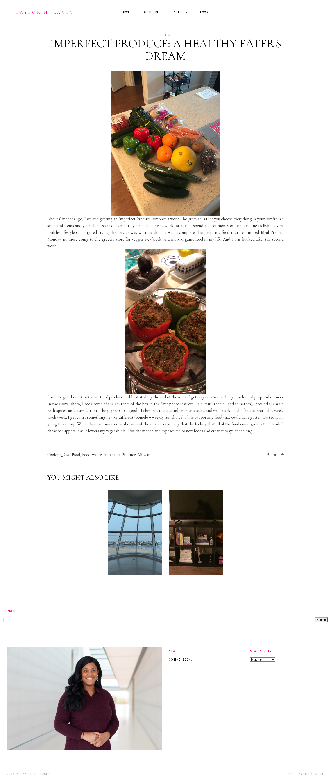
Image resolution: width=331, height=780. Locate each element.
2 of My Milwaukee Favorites (133, 558)
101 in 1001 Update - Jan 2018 (196, 558)
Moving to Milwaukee (254, 562)
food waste (92, 454)
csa (67, 454)
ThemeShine (314, 773)
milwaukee (147, 454)
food (76, 454)
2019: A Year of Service (72, 562)
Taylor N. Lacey (45, 12)
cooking (165, 35)
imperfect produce (120, 454)
